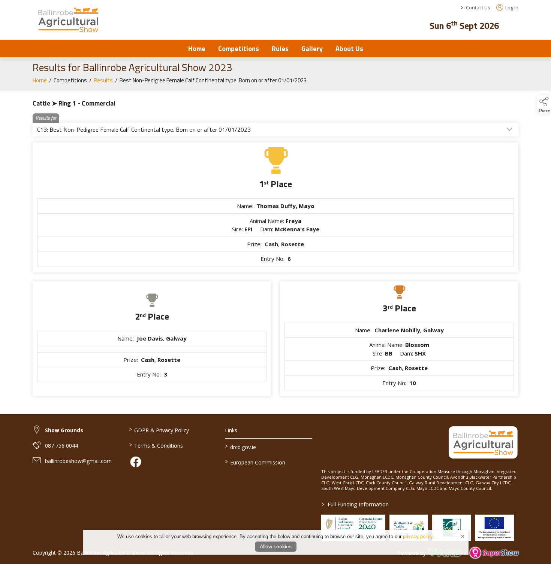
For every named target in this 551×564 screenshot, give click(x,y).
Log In (511, 7)
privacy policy (418, 536)
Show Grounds (64, 430)
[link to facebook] (135, 461)
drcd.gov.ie (240, 446)
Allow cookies (276, 546)
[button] (513, 24)
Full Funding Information (355, 504)
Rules (280, 48)
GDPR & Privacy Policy (159, 430)
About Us (349, 48)
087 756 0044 (61, 445)
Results (103, 80)
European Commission (255, 462)
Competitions (238, 48)
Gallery (312, 48)
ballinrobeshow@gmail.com (78, 460)
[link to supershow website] (493, 553)
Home (196, 48)
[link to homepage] (68, 20)
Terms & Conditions (156, 445)
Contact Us (478, 7)
